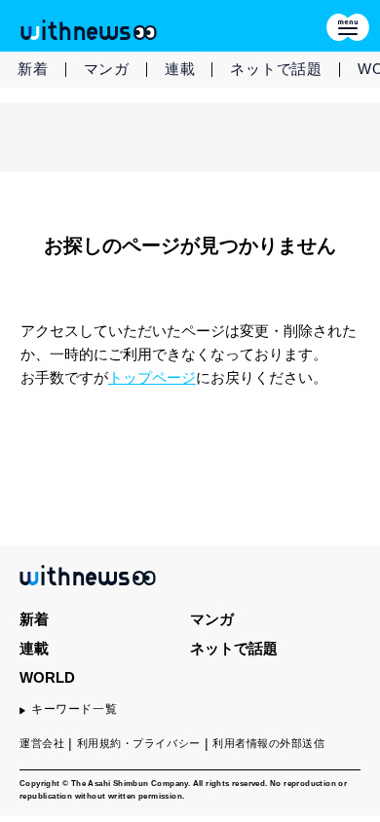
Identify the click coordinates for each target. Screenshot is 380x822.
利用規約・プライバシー (139, 743)
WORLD (47, 677)
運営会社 (41, 743)
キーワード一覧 (74, 709)
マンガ (107, 68)
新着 (33, 68)
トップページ (152, 377)
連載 (180, 68)
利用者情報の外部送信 (268, 743)
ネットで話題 (276, 68)
